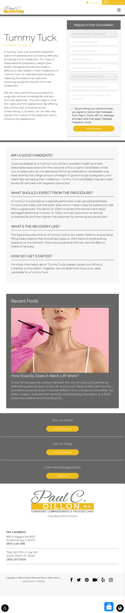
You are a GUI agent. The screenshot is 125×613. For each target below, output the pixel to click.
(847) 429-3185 (15, 543)
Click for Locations (63, 428)
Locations (94, 2)
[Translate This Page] (120, 608)
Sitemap (41, 581)
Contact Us (62, 475)
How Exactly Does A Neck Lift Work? (45, 375)
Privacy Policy (28, 581)
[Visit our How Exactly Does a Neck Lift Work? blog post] (60, 371)
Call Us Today (117, 2)
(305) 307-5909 (16, 559)
